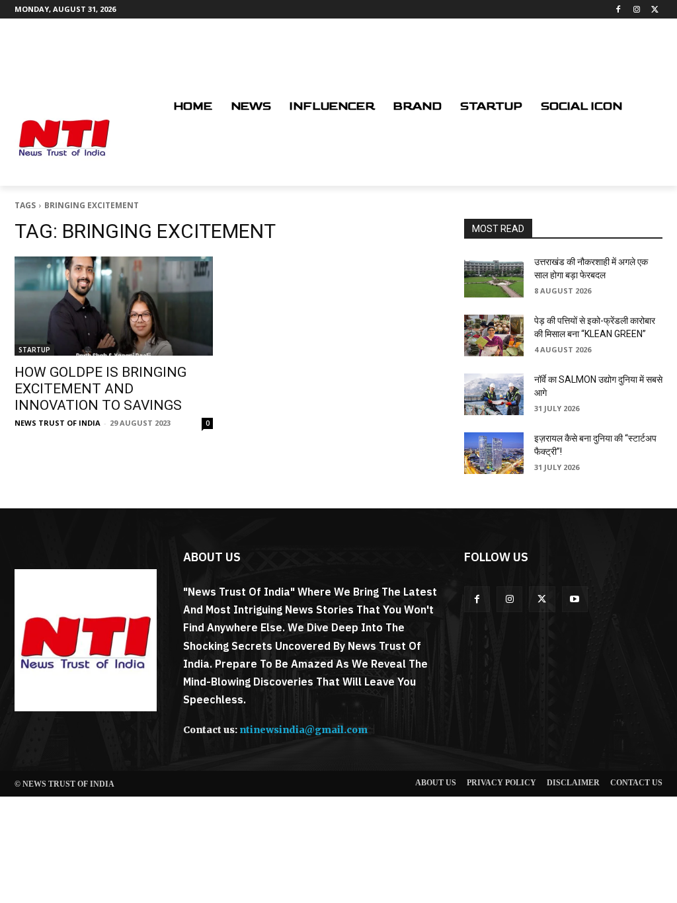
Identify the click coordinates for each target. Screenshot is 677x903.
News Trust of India (57, 423)
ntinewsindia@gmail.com (303, 730)
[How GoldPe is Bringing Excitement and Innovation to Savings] (114, 306)
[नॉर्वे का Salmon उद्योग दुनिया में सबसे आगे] (494, 394)
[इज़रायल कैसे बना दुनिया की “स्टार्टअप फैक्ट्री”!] (494, 453)
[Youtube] (575, 599)
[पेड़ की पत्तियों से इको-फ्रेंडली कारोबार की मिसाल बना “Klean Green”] (494, 335)
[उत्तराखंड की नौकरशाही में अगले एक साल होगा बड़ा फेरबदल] (494, 276)
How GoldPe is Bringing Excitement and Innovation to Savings (100, 388)
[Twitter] (654, 9)
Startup (34, 349)
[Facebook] (618, 9)
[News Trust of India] (64, 136)
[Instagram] (636, 9)
